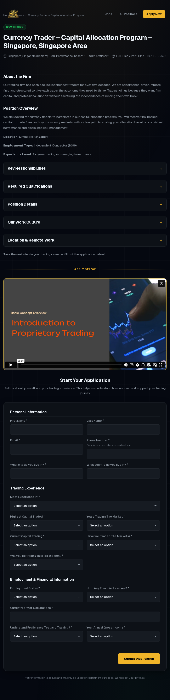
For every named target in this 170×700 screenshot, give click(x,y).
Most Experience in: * (25, 497)
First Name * (19, 421)
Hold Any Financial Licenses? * (108, 588)
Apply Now (154, 14)
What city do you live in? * (28, 465)
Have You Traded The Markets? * (109, 536)
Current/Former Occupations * (31, 608)
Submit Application (139, 659)
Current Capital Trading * (27, 536)
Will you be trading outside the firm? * (36, 556)
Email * (15, 440)
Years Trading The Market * (106, 516)
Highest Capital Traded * (27, 516)
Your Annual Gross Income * (106, 627)
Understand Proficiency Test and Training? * (41, 627)
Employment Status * (25, 588)
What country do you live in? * (107, 465)
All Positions (128, 14)
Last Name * (95, 421)
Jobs (108, 14)
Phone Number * (109, 442)
